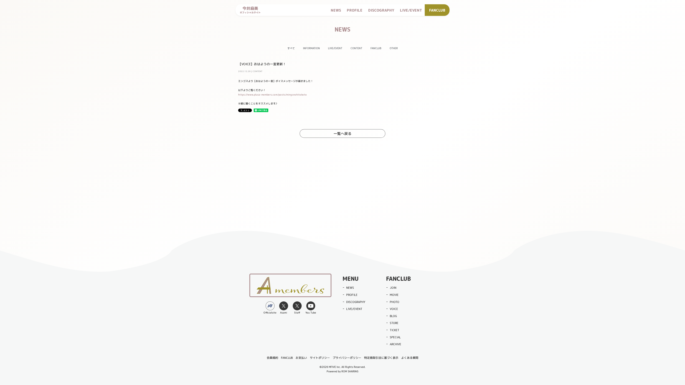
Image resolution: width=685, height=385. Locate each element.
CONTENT (356, 48)
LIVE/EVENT (411, 9)
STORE (394, 323)
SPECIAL (395, 337)
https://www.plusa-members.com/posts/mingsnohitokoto (272, 94)
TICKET (394, 330)
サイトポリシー (320, 358)
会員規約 (272, 358)
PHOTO (394, 302)
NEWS (336, 9)
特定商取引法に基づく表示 (381, 358)
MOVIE (394, 295)
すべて (291, 48)
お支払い (301, 358)
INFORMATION (311, 48)
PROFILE (354, 9)
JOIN (393, 288)
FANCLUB (376, 48)
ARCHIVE (395, 344)
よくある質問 (409, 358)
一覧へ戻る (342, 133)
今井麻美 (250, 10)
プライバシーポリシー (347, 358)
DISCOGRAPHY (381, 9)
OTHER (394, 48)
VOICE (394, 309)
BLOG (393, 316)
